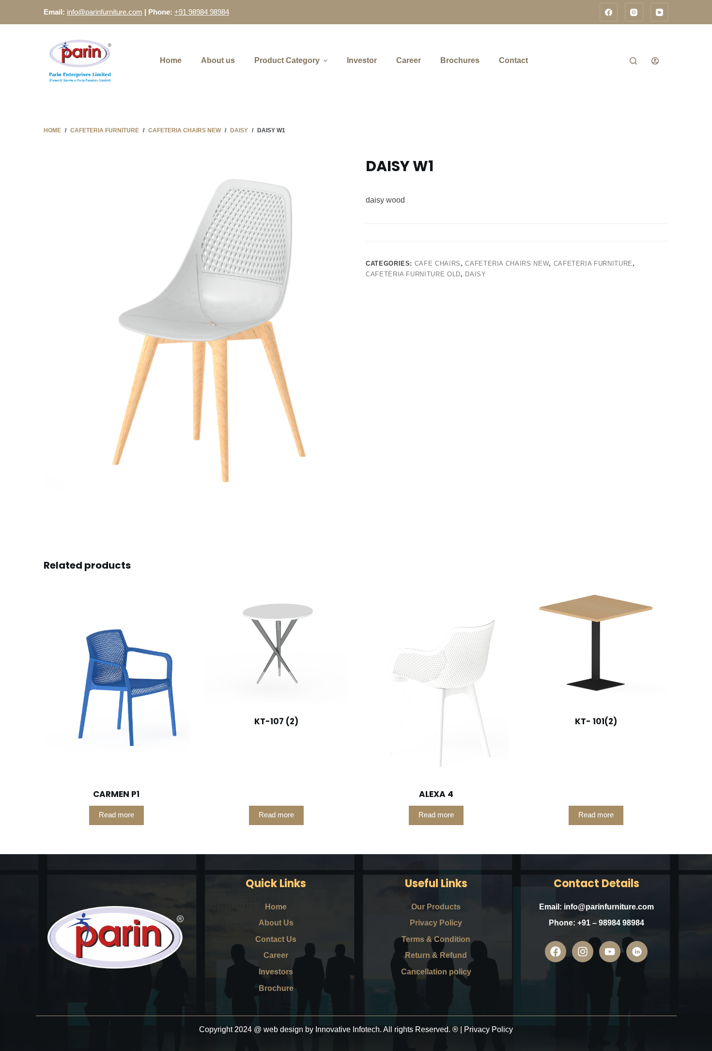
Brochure (276, 988)
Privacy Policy (436, 923)
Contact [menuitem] (513, 60)
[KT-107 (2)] (276, 645)
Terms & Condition (436, 939)
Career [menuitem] (408, 60)
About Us (276, 923)
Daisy (475, 274)
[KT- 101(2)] (595, 645)
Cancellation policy (436, 972)
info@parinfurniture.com (104, 12)
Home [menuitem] (171, 60)
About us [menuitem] (218, 60)
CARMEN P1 (116, 794)
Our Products (436, 907)
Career (275, 955)
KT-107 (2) (276, 721)
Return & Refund (436, 955)
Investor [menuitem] (362, 60)
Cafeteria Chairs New (507, 263)
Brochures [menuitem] (460, 60)
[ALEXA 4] (436, 681)
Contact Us (275, 939)
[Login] (655, 60)
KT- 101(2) (596, 721)
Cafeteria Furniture (593, 263)
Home (276, 907)
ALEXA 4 (436, 794)
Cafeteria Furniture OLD (413, 274)
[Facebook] (609, 12)
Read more (116, 815)
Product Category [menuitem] (287, 60)
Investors (276, 972)
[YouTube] (659, 12)
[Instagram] (634, 12)
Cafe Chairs (438, 263)
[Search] (633, 60)
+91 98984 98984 (201, 12)
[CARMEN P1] (116, 681)
